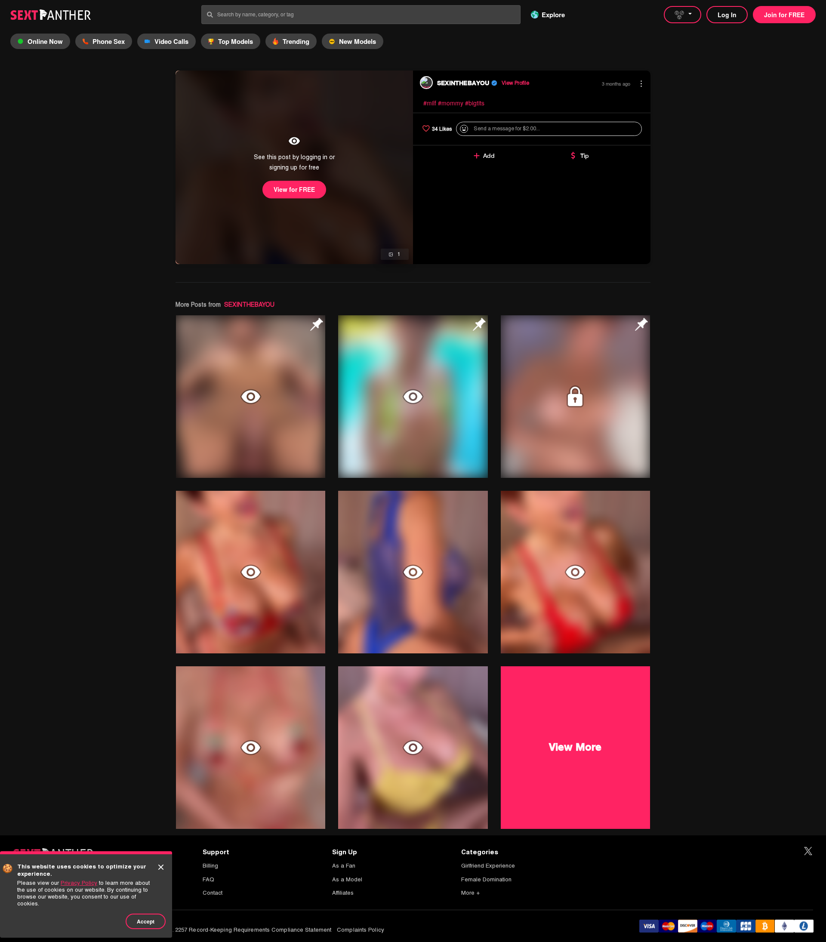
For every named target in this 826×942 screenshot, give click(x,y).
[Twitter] (808, 851)
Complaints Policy (360, 930)
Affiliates (343, 893)
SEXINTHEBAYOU (249, 304)
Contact (212, 893)
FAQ (208, 879)
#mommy (450, 103)
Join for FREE (784, 14)
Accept (145, 921)
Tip (584, 155)
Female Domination (486, 879)
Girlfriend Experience (488, 865)
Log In (727, 14)
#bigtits (474, 103)
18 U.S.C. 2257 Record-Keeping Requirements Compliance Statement (240, 930)
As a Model (347, 879)
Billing (210, 865)
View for (294, 189)
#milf (429, 103)
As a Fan (343, 865)
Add (489, 155)
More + (470, 893)
